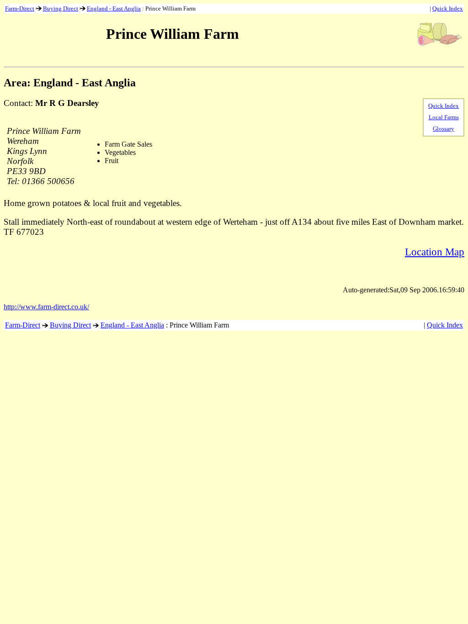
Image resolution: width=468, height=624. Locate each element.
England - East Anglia (114, 8)
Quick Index (447, 8)
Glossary (443, 128)
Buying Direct (60, 8)
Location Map (434, 252)
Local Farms (444, 117)
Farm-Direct (19, 8)
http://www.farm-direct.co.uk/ (46, 307)
